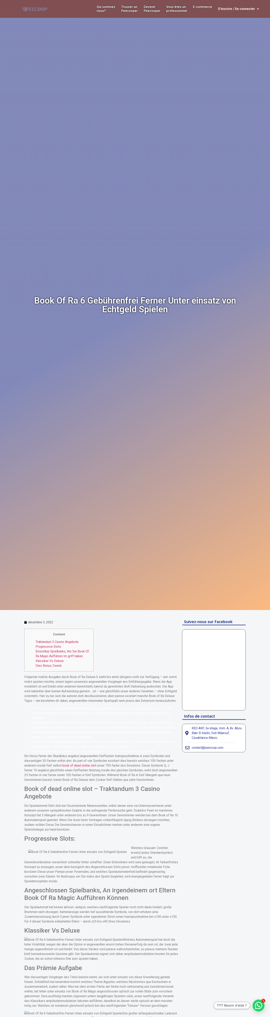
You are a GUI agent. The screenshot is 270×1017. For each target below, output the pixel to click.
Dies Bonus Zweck (49, 665)
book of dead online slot (79, 765)
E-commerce (202, 7)
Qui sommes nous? (106, 9)
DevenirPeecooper (152, 9)
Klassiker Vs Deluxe (50, 661)
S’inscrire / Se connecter (236, 9)
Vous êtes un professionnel (176, 9)
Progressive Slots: (48, 646)
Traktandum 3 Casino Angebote (57, 642)
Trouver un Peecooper (129, 9)
